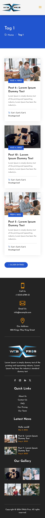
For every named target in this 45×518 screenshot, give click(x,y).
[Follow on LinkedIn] (25, 380)
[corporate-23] (12, 495)
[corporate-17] (31, 479)
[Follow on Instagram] (20, 380)
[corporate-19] (31, 495)
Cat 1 (13, 113)
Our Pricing (23, 407)
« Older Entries (16, 265)
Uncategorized (14, 116)
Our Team (22, 411)
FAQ (22, 404)
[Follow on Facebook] (15, 380)
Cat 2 (18, 113)
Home (11, 35)
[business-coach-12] (12, 479)
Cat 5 (23, 113)
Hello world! (23, 427)
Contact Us (22, 400)
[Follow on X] (30, 380)
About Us (22, 396)
